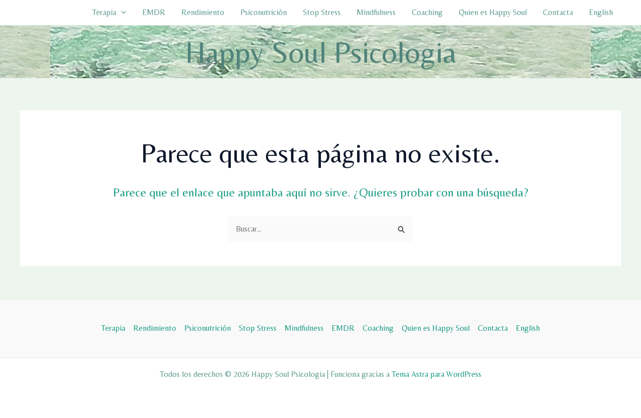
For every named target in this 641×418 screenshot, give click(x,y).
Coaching (427, 12)
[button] (121, 12)
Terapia (104, 12)
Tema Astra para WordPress (436, 374)
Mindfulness (376, 12)
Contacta (558, 12)
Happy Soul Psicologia (320, 52)
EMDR (153, 12)
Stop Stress (322, 12)
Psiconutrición (263, 12)
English (601, 12)
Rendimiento (202, 12)
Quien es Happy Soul (493, 12)
